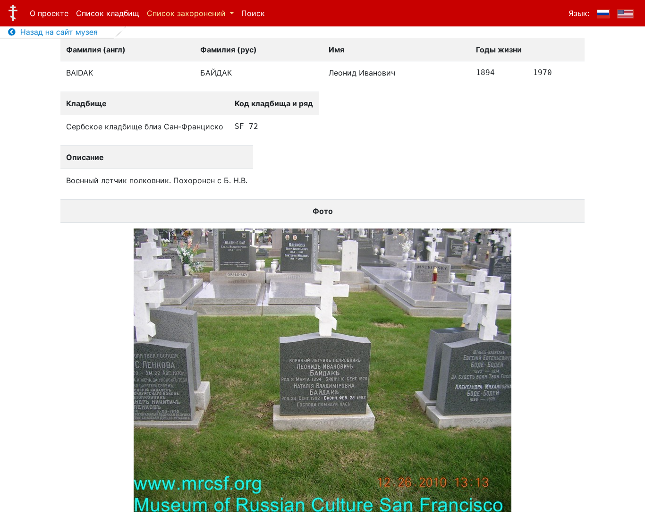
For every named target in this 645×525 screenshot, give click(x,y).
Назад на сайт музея (57, 32)
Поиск (253, 13)
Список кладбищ (107, 13)
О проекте (49, 13)
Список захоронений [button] (187, 13)
